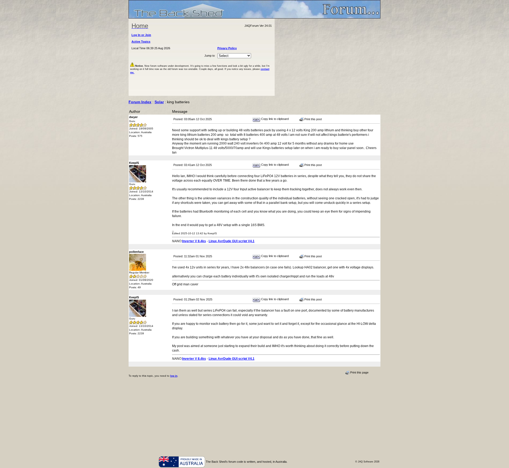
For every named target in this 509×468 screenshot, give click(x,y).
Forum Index (140, 102)
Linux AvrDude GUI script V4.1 (231, 241)
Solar (159, 102)
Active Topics (140, 41)
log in (173, 375)
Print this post (313, 119)
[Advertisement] (328, 57)
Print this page (358, 372)
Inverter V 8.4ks (194, 241)
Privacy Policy (227, 48)
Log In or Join (141, 35)
